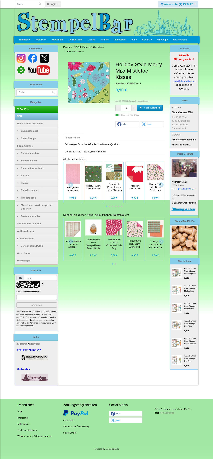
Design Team (75, 39)
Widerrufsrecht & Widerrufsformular (34, 436)
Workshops (57, 39)
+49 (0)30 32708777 (186, 189)
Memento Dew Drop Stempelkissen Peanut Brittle (93, 244)
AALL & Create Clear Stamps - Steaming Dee (190, 271)
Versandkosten (143, 101)
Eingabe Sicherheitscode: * (28, 292)
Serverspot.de (112, 449)
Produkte (40, 39)
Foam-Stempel (25, 145)
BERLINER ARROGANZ (29, 350)
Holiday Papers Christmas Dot (93, 187)
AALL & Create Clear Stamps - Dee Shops (190, 323)
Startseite (24, 39)
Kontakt (146, 39)
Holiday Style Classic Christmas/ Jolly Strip (114, 244)
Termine (104, 39)
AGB (133, 39)
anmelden (36, 305)
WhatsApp (162, 39)
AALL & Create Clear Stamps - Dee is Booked (190, 341)
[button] (127, 124)
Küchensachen (25, 238)
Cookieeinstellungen (27, 430)
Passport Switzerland (134, 187)
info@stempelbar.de (184, 81)
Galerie (91, 39)
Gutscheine (23, 253)
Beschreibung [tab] (73, 137)
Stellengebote (180, 39)
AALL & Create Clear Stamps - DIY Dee (190, 358)
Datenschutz (23, 424)
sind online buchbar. (181, 144)
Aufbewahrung (25, 231)
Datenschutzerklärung (35, 317)
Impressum (120, 39)
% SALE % (22, 109)
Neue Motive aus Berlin (30, 123)
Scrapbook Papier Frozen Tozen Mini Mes (114, 187)
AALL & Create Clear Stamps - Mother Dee (190, 288)
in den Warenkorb (151, 108)
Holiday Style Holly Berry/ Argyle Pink (134, 244)
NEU (19, 116)
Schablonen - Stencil (29, 223)
